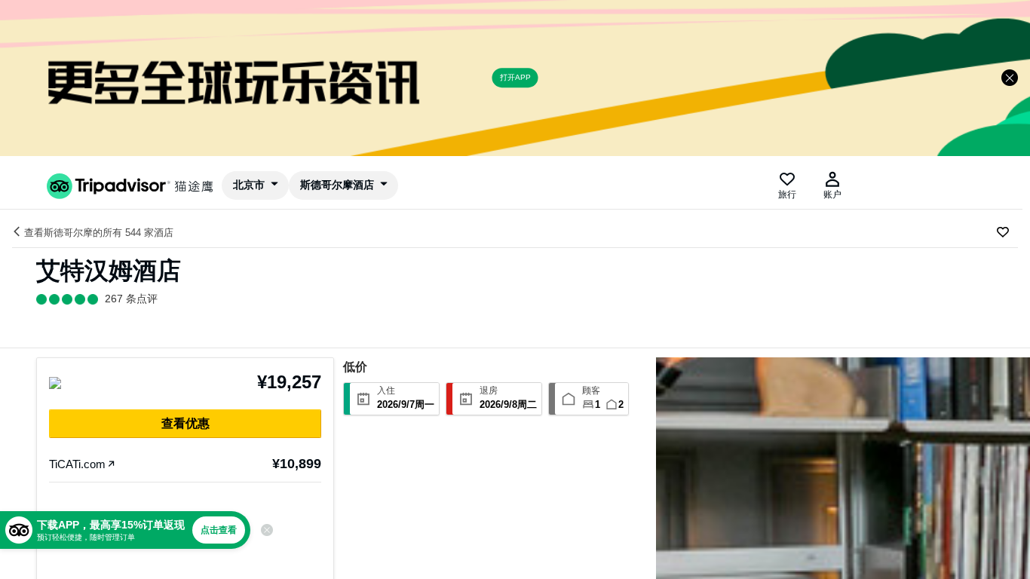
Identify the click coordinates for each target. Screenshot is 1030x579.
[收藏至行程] (1003, 232)
